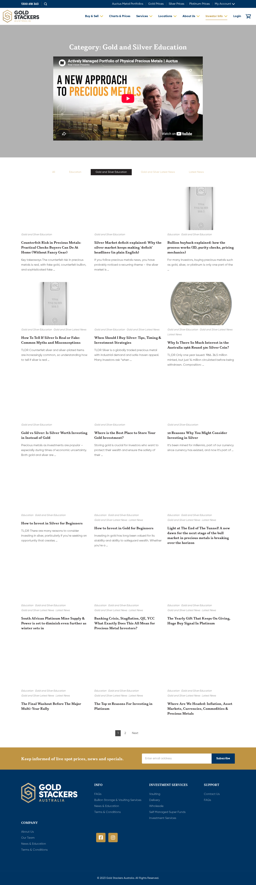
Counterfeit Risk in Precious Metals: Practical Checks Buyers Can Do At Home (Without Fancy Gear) (51, 247)
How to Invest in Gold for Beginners (123, 528)
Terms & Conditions (107, 812)
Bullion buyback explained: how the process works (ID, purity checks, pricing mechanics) (200, 247)
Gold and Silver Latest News (158, 172)
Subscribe (223, 758)
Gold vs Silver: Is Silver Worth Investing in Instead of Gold (54, 435)
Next (135, 733)
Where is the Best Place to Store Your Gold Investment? (125, 435)
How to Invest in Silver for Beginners (52, 523)
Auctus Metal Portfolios (127, 3)
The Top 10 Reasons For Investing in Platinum (123, 706)
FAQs (97, 794)
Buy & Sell (92, 16)
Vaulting (154, 794)
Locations (165, 16)
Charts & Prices (119, 16)
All (53, 172)
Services (142, 16)
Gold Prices (156, 3)
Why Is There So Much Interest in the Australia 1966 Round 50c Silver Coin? (198, 345)
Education (75, 172)
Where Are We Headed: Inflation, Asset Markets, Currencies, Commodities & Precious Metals (199, 708)
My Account (223, 3)
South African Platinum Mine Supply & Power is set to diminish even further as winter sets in (53, 623)
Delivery (154, 800)
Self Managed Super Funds (167, 812)
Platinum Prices (199, 3)
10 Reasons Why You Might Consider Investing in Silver (197, 435)
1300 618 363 (30, 4)
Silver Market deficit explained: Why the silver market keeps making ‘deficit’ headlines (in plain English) (128, 247)
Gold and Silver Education (111, 172)
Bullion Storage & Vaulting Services (117, 800)
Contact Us (212, 794)
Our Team (28, 837)
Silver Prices (176, 3)
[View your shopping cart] (248, 16)
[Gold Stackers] (21, 16)
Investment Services (162, 818)
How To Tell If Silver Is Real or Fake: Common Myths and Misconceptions (51, 340)
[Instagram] (113, 837)
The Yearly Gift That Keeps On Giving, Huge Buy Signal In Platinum (198, 620)
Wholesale (156, 806)
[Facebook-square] (101, 837)
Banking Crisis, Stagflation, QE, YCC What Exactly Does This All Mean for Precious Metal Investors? (124, 623)
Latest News (196, 172)
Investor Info (214, 16)
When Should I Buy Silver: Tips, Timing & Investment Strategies (127, 340)
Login (237, 16)
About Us (189, 16)
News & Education (106, 806)
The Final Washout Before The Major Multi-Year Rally (51, 706)
